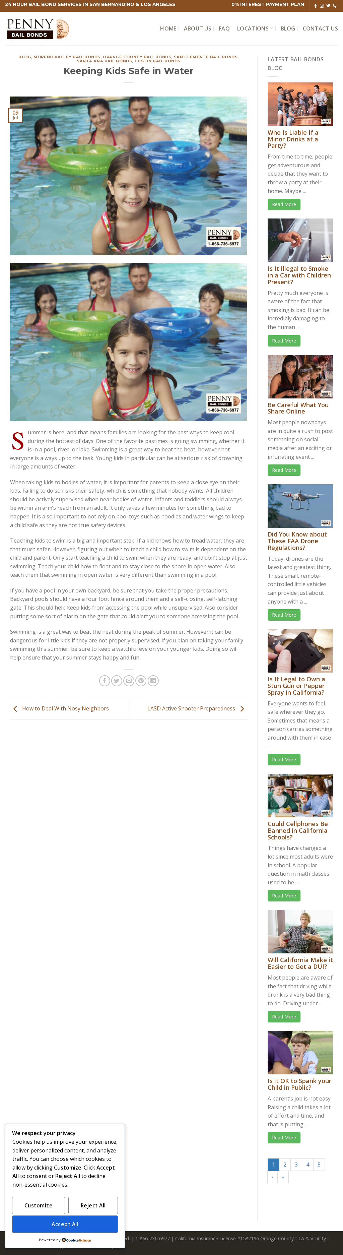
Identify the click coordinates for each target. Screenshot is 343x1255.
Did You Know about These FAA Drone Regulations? (297, 541)
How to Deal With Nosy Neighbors (65, 708)
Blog (288, 28)
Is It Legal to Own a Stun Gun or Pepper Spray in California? (296, 685)
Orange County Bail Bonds (137, 57)
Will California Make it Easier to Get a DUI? (300, 963)
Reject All (93, 1205)
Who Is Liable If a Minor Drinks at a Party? (293, 139)
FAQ (224, 28)
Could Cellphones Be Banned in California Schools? (298, 830)
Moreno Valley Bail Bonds (66, 57)
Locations (253, 28)
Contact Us (320, 28)
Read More (284, 204)
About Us (198, 28)
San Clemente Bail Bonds (206, 57)
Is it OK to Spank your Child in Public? (299, 1084)
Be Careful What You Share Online (298, 408)
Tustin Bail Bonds (157, 61)
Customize (38, 1205)
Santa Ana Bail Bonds (104, 61)
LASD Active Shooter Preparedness (191, 708)
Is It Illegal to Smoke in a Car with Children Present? (299, 275)
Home (168, 28)
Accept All (65, 1224)
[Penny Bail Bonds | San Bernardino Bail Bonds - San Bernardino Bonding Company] (38, 28)
